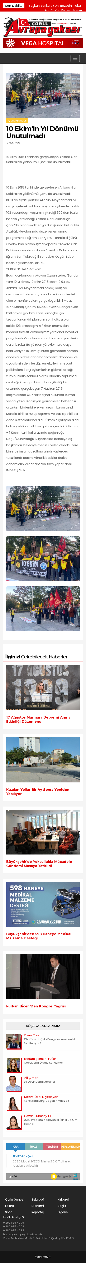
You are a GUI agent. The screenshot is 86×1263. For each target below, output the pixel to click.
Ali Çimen (31, 1078)
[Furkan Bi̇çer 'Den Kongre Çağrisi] (43, 976)
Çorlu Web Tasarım (43, 1257)
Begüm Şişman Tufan (40, 1059)
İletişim (77, 10)
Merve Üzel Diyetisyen (41, 1097)
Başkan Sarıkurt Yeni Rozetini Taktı (55, 5)
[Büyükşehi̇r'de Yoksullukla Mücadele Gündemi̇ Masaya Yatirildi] (43, 832)
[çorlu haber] (43, 27)
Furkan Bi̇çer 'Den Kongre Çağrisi (36, 1006)
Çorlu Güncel (17, 121)
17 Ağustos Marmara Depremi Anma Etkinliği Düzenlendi (38, 719)
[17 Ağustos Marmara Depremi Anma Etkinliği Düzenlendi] (43, 687)
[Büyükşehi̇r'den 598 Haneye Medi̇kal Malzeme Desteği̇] (43, 904)
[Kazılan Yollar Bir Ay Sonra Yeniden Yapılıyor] (43, 759)
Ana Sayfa (52, 10)
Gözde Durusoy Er (37, 1116)
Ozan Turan (33, 1035)
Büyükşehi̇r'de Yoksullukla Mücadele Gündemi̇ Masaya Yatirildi (39, 864)
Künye (65, 10)
